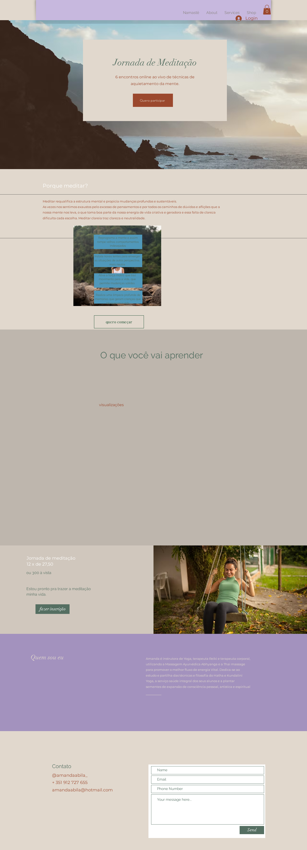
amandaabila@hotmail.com (82, 790)
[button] (267, 10)
